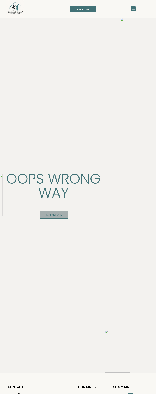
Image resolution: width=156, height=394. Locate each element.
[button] (133, 8)
